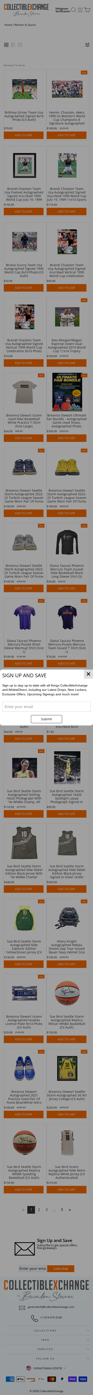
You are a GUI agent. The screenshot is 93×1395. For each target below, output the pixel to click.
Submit (46, 719)
